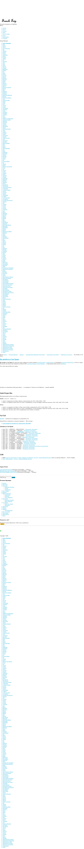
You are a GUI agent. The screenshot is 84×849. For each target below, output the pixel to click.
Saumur (4, 303)
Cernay (4, 117)
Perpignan (4, 251)
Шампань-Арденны (9, 487)
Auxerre (4, 66)
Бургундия (4, 484)
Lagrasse (4, 192)
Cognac (4, 131)
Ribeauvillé (5, 262)
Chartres (4, 123)
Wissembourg (5, 351)
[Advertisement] (42, 9)
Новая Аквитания (6, 493)
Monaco (4, 221)
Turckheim (4, 326)
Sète (3, 308)
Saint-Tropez (5, 296)
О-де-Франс (5, 502)
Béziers (4, 86)
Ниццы (64, 363)
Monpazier (4, 223)
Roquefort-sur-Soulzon (7, 269)
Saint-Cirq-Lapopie (6, 278)
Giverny (4, 170)
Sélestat (4, 305)
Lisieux (4, 206)
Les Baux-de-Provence (7, 200)
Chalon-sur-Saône (6, 119)
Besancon (4, 84)
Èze (3, 162)
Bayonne (4, 75)
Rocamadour (5, 264)
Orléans (4, 244)
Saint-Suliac (5, 295)
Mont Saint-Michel (6, 225)
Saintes (4, 275)
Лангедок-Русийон (9, 500)
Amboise (4, 51)
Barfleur (4, 70)
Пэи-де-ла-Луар (6, 511)
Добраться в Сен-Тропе (66, 354)
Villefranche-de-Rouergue (8, 345)
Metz (3, 219)
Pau (3, 245)
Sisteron (4, 309)
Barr (3, 71)
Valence (4, 332)
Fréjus (3, 168)
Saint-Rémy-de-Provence (8, 292)
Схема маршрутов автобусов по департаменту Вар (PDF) (16, 423)
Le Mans (4, 196)
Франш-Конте (5, 514)
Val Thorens (5, 331)
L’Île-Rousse (5, 186)
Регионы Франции (13, 354)
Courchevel (5, 140)
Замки (3, 32)
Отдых (4, 35)
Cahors (4, 101)
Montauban (5, 226)
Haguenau (4, 179)
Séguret (4, 304)
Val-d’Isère (4, 330)
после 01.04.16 (44, 446)
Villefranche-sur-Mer (7, 347)
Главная (4, 28)
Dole (3, 149)
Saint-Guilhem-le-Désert (7, 283)
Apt (3, 60)
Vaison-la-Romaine (6, 329)
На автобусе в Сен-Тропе (9, 359)
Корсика (4, 492)
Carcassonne (5, 108)
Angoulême (5, 55)
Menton (4, 217)
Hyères (4, 183)
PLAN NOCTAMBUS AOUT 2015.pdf (9, 472)
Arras (3, 64)
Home (5, 354)
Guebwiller (4, 178)
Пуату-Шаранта (8, 497)
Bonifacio (4, 91)
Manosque (4, 213)
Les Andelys (5, 199)
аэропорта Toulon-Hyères (68, 362)
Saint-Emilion (5, 280)
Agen (3, 44)
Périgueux (4, 248)
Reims (3, 260)
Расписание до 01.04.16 (34, 446)
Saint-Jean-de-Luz (6, 286)
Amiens (4, 52)
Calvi (3, 104)
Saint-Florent (5, 282)
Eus (3, 160)
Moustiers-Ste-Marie (7, 231)
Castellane (4, 112)
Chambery (4, 121)
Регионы (4, 31)
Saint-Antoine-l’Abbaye (7, 277)
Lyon (3, 210)
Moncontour (5, 222)
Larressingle (5, 195)
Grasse (3, 174)
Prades (3, 256)
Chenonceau (5, 126)
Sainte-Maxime (5, 290)
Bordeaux (4, 94)
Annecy (4, 56)
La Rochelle (5, 188)
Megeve (4, 216)
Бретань (4, 483)
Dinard (4, 147)
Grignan (4, 177)
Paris (3, 247)
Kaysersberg (5, 184)
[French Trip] (9, 23)
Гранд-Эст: (5, 485)
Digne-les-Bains (6, 143)
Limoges (4, 204)
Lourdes (4, 208)
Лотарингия (8, 489)
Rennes (4, 261)
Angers (4, 53)
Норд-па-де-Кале (9, 504)
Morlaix (4, 229)
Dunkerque (4, 152)
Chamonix (4, 122)
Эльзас (6, 488)
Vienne (4, 341)
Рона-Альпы (5, 513)
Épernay (4, 155)
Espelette (4, 156)
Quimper (4, 258)
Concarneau (5, 135)
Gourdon (4, 173)
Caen (3, 99)
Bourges (4, 96)
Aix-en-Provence (6, 48)
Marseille (4, 214)
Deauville (4, 142)
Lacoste (4, 191)
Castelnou (4, 113)
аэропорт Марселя (32, 363)
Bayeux (4, 74)
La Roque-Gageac (6, 190)
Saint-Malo (4, 288)
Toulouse (4, 321)
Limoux (4, 205)
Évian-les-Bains (6, 161)
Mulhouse (4, 232)
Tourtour (4, 323)
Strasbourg (4, 313)
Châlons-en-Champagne (7, 118)
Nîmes (3, 240)
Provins (4, 257)
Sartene (4, 301)
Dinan (3, 145)
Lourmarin (4, 209)
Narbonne (4, 236)
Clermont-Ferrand (6, 129)
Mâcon (4, 212)
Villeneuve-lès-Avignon (7, 349)
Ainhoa (4, 45)
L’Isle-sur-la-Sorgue (6, 187)
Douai (3, 151)
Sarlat (3, 300)
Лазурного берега (41, 362)
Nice (3, 239)
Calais (3, 103)
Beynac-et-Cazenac (6, 87)
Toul (3, 318)
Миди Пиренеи (8, 501)
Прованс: (4, 509)
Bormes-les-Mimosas (7, 95)
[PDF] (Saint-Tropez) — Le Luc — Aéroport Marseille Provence (17, 459)
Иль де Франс (5, 491)
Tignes (3, 317)
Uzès (3, 327)
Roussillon (4, 273)
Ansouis (4, 57)
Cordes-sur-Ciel (6, 138)
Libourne (4, 201)
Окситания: (5, 498)
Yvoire (3, 352)
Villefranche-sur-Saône (7, 348)
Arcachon (4, 61)
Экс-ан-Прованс (41, 363)
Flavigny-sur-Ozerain (7, 166)
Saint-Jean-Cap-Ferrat (7, 284)
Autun (3, 65)
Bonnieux (4, 92)
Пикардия (7, 505)
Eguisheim (4, 153)
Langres (4, 193)
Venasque (4, 336)
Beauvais (4, 78)
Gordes (4, 171)
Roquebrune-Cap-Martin (7, 267)
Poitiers (4, 255)
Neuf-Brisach (5, 238)
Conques (4, 136)
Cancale (4, 105)
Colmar (4, 134)
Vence (3, 334)
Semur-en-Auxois (6, 306)
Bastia (3, 73)
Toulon (4, 319)
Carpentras (4, 109)
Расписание (34, 429)
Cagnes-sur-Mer (6, 100)
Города (4, 29)
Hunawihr (4, 182)
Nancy (3, 234)
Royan (3, 274)
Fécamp (4, 164)
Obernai (4, 242)
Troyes (3, 325)
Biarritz (4, 88)
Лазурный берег (8, 510)
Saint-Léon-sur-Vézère (7, 287)
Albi (3, 49)
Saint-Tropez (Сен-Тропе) (53, 354)
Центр (3, 515)
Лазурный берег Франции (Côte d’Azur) (35, 354)
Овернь (4, 507)
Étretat (3, 158)
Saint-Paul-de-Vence (7, 291)
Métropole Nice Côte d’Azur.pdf (7, 471)
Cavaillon (4, 114)
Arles (3, 62)
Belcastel (4, 79)
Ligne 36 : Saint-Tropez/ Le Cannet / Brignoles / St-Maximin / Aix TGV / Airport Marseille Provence (28, 457)
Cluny (3, 130)
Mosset (4, 230)
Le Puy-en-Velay (6, 197)
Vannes (4, 335)
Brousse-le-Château (6, 97)
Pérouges (4, 249)
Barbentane (5, 69)
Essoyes (4, 157)
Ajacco (4, 47)
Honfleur (4, 181)
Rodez (3, 266)
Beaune (4, 77)
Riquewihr (4, 265)
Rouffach (4, 271)
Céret (3, 116)
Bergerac (4, 83)
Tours (3, 322)
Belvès (3, 82)
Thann (3, 316)
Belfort (4, 81)
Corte (3, 139)
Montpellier (5, 227)
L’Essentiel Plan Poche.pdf (6, 469)
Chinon (4, 127)
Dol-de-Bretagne (6, 148)
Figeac (3, 165)
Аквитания (7, 495)
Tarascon (4, 314)
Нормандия (5, 506)
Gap (3, 169)
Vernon (4, 338)
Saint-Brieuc (5, 279)
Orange (4, 243)
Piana (3, 253)
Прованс (22, 354)
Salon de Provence (6, 299)
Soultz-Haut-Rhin (6, 312)
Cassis (3, 110)
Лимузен (7, 496)
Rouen (3, 270)
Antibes (4, 58)
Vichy (3, 340)
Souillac (4, 310)
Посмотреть (28, 429)
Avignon (4, 68)
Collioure (4, 132)
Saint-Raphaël (5, 293)
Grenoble (4, 175)
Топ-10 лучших (6, 34)
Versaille (4, 339)
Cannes (4, 107)
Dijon (3, 144)
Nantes (4, 235)
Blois (3, 90)
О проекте (4, 38)
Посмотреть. (28, 432)
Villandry (4, 343)
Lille (3, 203)
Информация (5, 37)
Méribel (4, 218)
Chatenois (4, 125)
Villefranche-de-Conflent (8, 344)
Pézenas (4, 252)
